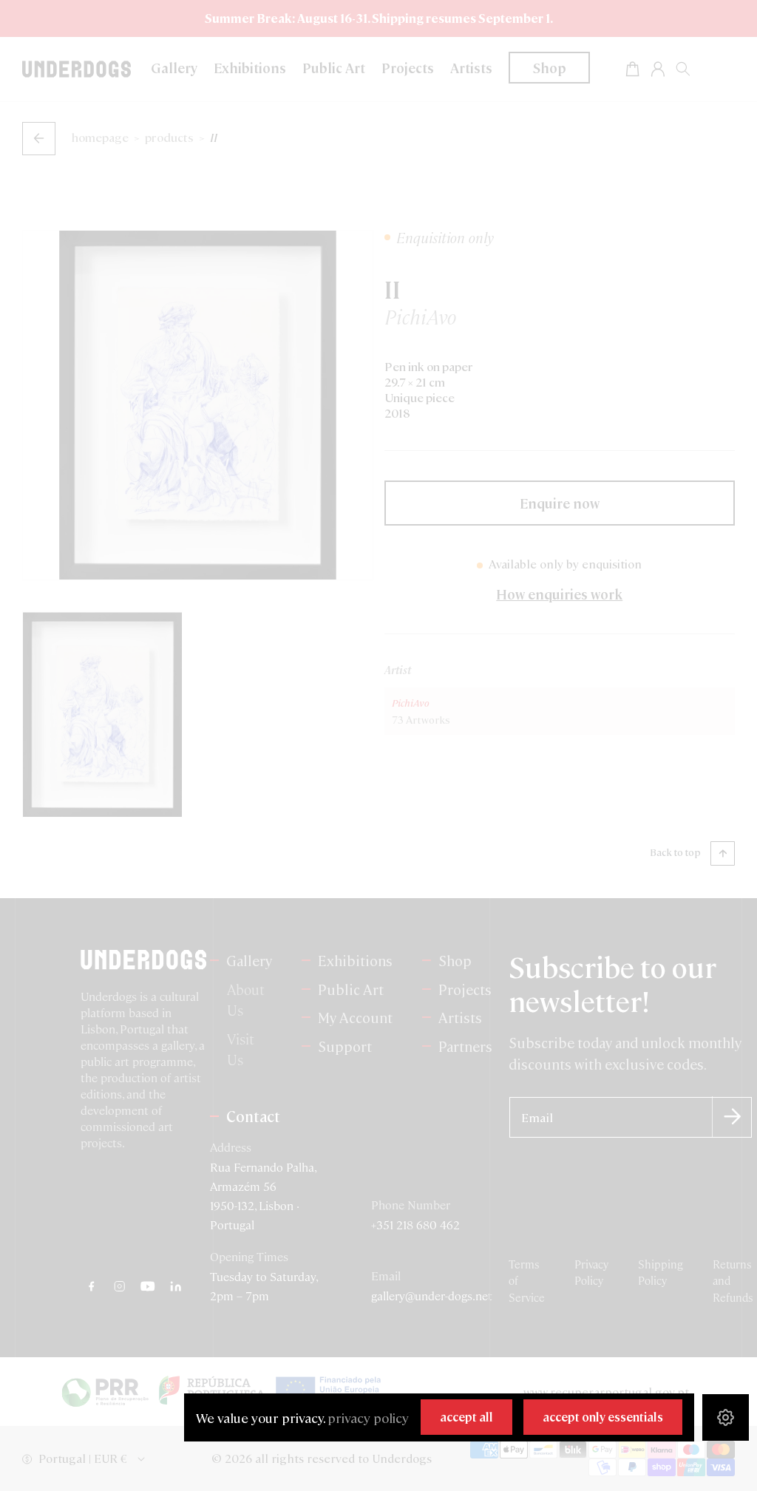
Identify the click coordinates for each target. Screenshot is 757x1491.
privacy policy (368, 1417)
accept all (466, 1416)
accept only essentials (603, 1416)
